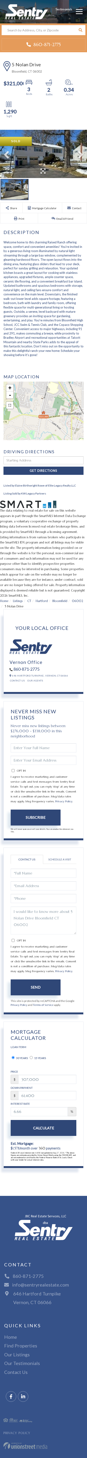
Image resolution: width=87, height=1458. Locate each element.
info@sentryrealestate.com (40, 1284)
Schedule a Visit (59, 859)
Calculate (43, 1128)
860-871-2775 (46, 44)
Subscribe (35, 817)
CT (29, 601)
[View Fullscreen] (9, 405)
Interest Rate (20, 1103)
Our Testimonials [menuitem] (22, 1363)
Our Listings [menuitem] (17, 1354)
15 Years (40, 1058)
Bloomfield (59, 601)
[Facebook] (11, 1396)
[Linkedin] (23, 1396)
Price (14, 1071)
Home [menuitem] (10, 1337)
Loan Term (18, 1047)
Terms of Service (43, 1005)
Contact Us (17, 680)
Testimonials (63, 9)
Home (4, 601)
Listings (18, 601)
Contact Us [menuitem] (16, 1372)
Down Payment (22, 1088)
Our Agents (35, 680)
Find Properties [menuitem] (20, 1345)
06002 (77, 601)
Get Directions (43, 470)
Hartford (42, 601)
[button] (80, 30)
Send (36, 987)
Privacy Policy (63, 801)
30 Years (22, 1058)
